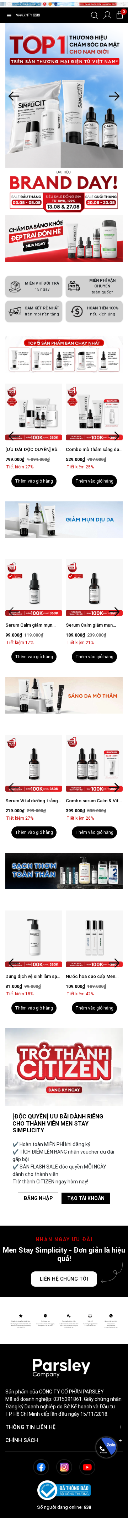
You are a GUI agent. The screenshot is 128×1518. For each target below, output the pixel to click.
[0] (120, 15)
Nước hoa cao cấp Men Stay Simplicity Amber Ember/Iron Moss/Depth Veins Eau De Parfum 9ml (40, 977)
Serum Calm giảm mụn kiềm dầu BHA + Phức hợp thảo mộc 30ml (42, 625)
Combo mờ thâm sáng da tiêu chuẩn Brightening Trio (41, 450)
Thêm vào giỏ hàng (43, 481)
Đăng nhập (38, 1198)
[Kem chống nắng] (66, 95)
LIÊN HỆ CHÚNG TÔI (64, 1279)
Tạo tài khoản (86, 1198)
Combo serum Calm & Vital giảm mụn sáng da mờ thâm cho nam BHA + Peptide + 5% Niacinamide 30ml (42, 801)
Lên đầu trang (106, 1514)
